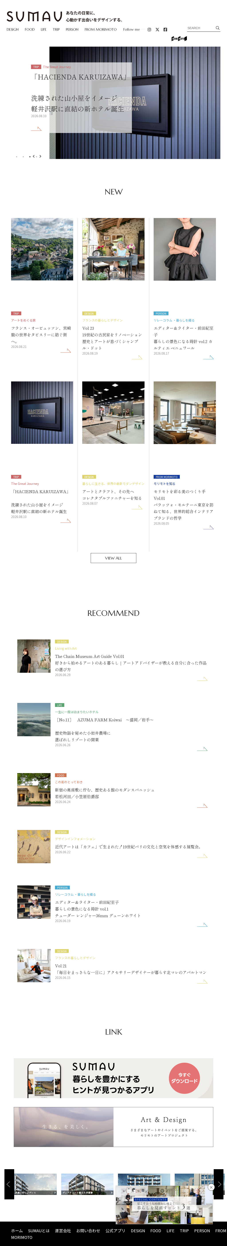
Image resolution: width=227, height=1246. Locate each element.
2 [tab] (23, 157)
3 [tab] (30, 157)
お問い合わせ (88, 1230)
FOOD (30, 29)
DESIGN (13, 29)
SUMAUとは (39, 1230)
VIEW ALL (113, 558)
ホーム (17, 1230)
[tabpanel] (113, 103)
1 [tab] (16, 157)
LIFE (44, 29)
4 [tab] (36, 157)
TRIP (56, 29)
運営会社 (63, 1230)
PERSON (72, 29)
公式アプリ (115, 1230)
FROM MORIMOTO (101, 29)
